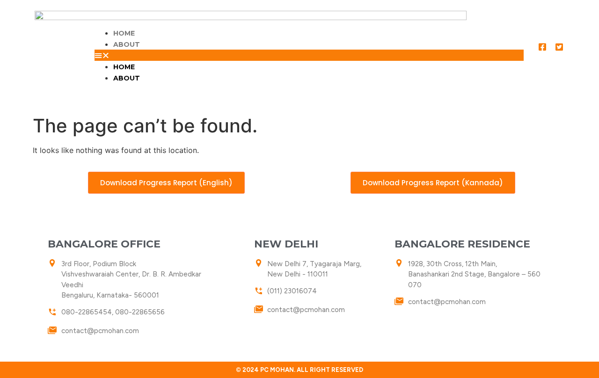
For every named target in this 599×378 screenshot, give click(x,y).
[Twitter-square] (559, 46)
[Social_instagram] (550, 63)
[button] (309, 55)
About (126, 44)
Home (124, 33)
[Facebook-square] (542, 46)
